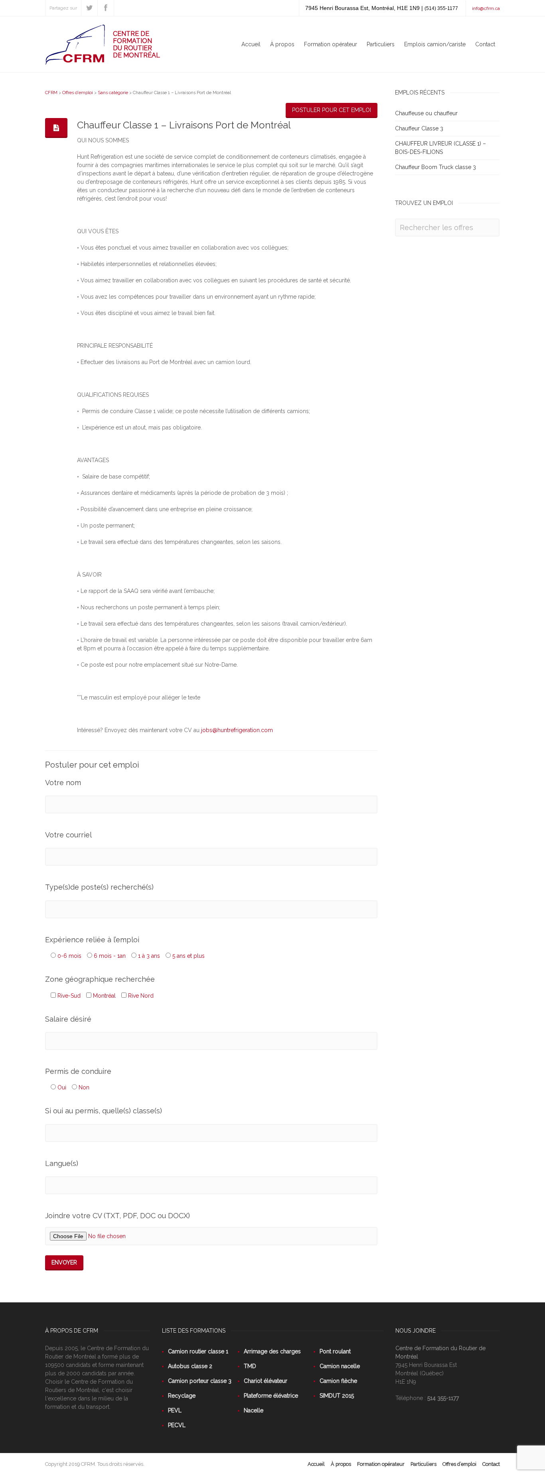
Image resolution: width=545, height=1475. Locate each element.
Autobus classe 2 (190, 1366)
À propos (282, 44)
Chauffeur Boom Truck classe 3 (435, 167)
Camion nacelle (340, 1366)
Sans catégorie (113, 92)
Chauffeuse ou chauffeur (426, 113)
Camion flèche (338, 1381)
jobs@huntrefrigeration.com (237, 730)
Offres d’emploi (77, 92)
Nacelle (253, 1410)
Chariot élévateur (265, 1381)
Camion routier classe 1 (198, 1351)
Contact (485, 44)
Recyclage (181, 1395)
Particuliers (381, 44)
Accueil (251, 44)
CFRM (51, 92)
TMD (250, 1366)
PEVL (175, 1410)
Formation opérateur (330, 44)
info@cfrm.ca (486, 8)
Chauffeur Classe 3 (419, 128)
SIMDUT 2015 (337, 1395)
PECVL (177, 1425)
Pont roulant (335, 1351)
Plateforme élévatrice (271, 1395)
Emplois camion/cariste (435, 44)
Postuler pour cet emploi (331, 110)
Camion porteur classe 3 (199, 1381)
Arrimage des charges (272, 1351)
